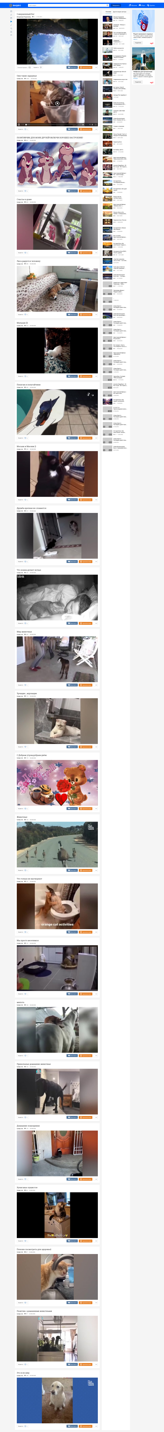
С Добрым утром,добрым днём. (32, 755)
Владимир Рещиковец (24, 17)
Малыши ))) (22, 323)
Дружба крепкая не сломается (31, 508)
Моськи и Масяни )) (26, 446)
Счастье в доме (24, 199)
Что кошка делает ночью (29, 570)
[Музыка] (11, 25)
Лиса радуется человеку (28, 261)
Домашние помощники (28, 1126)
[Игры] (11, 35)
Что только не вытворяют (29, 879)
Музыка (134, 5)
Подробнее (138, 42)
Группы (152, 5)
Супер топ (20, 78)
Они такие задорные (27, 76)
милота (20, 1002)
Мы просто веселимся (28, 940)
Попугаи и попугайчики (29, 385)
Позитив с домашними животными (34, 1311)
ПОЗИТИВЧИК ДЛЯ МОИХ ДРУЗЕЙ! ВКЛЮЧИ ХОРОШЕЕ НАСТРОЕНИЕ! (50, 138)
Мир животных (24, 632)
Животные (22, 817)
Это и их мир (23, 1373)
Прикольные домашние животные (34, 1064)
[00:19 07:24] (57, 41)
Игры (143, 5)
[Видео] (11, 21)
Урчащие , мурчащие (27, 693)
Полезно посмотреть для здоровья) (34, 1249)
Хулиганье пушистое (27, 1187)
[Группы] (11, 28)
